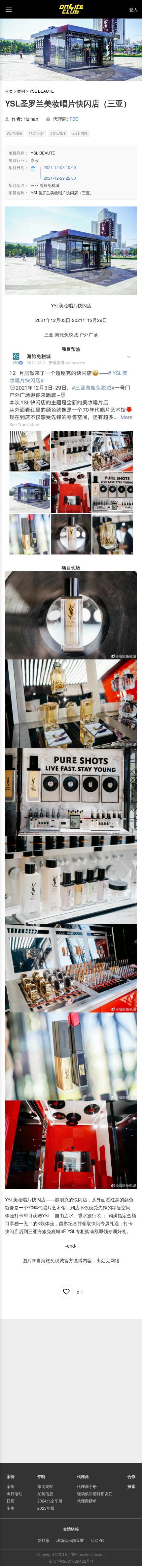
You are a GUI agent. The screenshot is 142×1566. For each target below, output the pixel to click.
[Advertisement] (71, 1390)
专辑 (41, 1476)
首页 (9, 91)
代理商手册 (87, 1486)
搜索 (131, 1486)
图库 (11, 1508)
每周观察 (45, 1486)
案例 (21, 91)
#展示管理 (58, 133)
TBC (74, 118)
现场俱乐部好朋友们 (95, 1493)
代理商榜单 (87, 1500)
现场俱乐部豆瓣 (70, 1540)
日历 (11, 1500)
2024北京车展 (49, 1500)
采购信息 (45, 1493)
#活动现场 (14, 133)
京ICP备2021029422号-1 (71, 1561)
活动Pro (97, 1540)
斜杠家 (44, 1540)
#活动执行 (36, 133)
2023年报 (45, 1508)
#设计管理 (80, 133)
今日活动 (14, 1493)
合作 (131, 1476)
